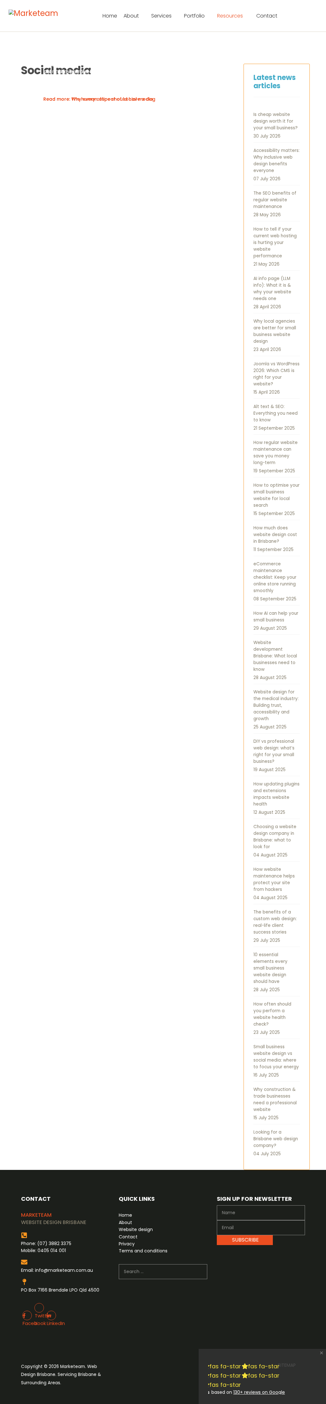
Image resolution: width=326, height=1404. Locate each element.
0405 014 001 (52, 1250)
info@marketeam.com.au (64, 1270)
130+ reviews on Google (259, 1392)
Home (110, 15)
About (131, 15)
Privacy (127, 1244)
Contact (266, 16)
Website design (136, 1229)
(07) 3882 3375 (54, 1243)
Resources (230, 15)
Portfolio (194, 15)
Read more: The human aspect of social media (98, 99)
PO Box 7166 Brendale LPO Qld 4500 (60, 1290)
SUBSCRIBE (245, 1239)
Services (161, 15)
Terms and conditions (143, 1251)
